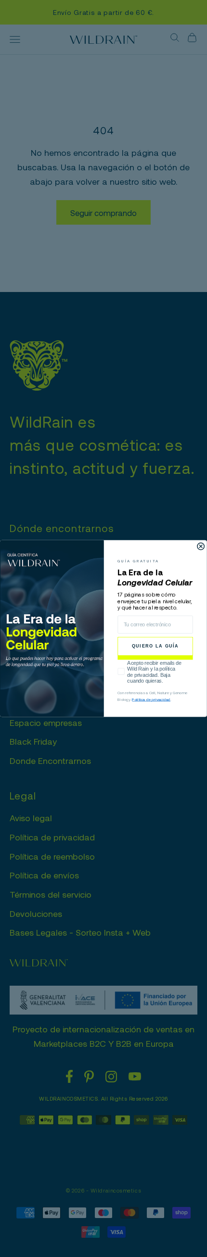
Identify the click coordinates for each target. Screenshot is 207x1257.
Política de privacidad (151, 699)
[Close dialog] (200, 546)
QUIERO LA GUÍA (155, 646)
